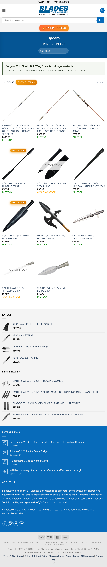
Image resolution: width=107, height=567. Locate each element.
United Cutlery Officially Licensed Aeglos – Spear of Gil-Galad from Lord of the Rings (18, 129)
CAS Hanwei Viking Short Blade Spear (52, 289)
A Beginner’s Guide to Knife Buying (29, 460)
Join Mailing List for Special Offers (49, 542)
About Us (75, 542)
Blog (85, 542)
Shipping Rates (56, 556)
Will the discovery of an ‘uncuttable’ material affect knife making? (45, 470)
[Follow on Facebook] (4, 523)
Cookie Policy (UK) (54, 544)
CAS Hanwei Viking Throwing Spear (13, 289)
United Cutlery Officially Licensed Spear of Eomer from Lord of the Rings (52, 128)
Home (46, 44)
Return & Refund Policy (35, 556)
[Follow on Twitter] (15, 523)
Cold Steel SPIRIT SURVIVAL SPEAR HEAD (52, 185)
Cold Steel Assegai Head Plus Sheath (16, 237)
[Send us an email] (21, 523)
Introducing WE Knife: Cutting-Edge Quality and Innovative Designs (47, 441)
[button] (4, 10)
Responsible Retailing (16, 542)
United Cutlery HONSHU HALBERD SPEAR (51, 237)
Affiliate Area (87, 556)
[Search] (100, 20)
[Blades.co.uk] (53, 10)
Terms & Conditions (13, 556)
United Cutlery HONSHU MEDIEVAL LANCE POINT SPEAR (88, 185)
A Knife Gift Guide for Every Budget (29, 451)
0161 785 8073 (61, 2)
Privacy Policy (72, 556)
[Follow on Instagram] (10, 523)
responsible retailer (12, 513)
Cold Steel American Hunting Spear (14, 185)
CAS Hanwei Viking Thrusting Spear (83, 237)
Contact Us (96, 542)
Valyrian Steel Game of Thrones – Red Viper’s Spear (86, 128)
